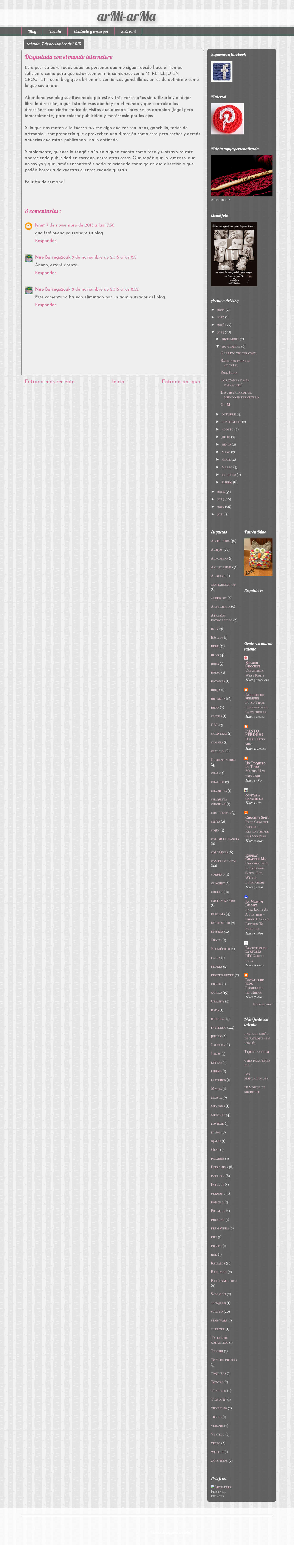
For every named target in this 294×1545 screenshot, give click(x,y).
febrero (229, 474)
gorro (216, 992)
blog (215, 655)
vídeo (215, 1443)
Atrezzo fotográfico (221, 617)
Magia (216, 1088)
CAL (214, 725)
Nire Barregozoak (52, 257)
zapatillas (219, 1460)
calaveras (219, 733)
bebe (215, 646)
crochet (218, 883)
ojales (216, 1141)
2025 (221, 309)
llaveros (218, 1080)
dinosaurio (220, 923)
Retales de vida (254, 982)
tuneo (216, 1417)
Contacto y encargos (91, 31)
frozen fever (222, 975)
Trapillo (218, 1390)
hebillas (218, 1018)
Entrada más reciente (49, 381)
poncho (217, 1202)
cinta (215, 821)
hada (215, 1010)
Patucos (217, 1184)
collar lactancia (225, 839)
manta (216, 1097)
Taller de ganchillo (219, 1340)
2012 (220, 506)
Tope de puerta (224, 1360)
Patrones (218, 1167)
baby (214, 628)
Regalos (218, 1263)
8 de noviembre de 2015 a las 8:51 (105, 257)
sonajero (218, 1303)
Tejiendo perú (256, 1051)
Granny (217, 1001)
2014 (221, 491)
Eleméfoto (220, 949)
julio (226, 437)
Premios (218, 1211)
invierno (218, 1027)
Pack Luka (229, 372)
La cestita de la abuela (256, 950)
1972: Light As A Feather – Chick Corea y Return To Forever (257, 919)
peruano (218, 1193)
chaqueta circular (219, 801)
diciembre (230, 339)
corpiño (218, 874)
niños (216, 1132)
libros (216, 1071)
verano (217, 1425)
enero (227, 482)
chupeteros (221, 812)
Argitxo (218, 576)
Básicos (217, 637)
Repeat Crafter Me (255, 857)
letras (216, 1062)
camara (217, 742)
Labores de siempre (254, 696)
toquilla (218, 1373)
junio (226, 444)
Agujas (217, 549)
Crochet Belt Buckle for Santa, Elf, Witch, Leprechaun (256, 872)
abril (226, 459)
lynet (40, 225)
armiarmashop (223, 584)
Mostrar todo (262, 1004)
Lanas (216, 1054)
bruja (215, 690)
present (218, 1219)
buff (215, 707)
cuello (217, 892)
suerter (218, 1329)
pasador (217, 1158)
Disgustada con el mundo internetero (240, 394)
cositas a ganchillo (254, 797)
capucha (217, 751)
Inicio (118, 381)
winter (217, 1451)
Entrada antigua (181, 381)
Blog (32, 31)
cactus (216, 716)
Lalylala (218, 1045)
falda (215, 957)
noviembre (231, 346)
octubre (229, 414)
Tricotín (218, 1399)
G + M (225, 404)
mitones (218, 1115)
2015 (220, 332)
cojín (215, 830)
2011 (220, 514)
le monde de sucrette (254, 1089)
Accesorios (220, 541)
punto (216, 1246)
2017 (220, 317)
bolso (215, 672)
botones (218, 681)
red (214, 1254)
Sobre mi (128, 31)
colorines (219, 852)
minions (218, 1106)
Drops (216, 940)
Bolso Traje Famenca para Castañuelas (256, 707)
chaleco (217, 782)
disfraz (217, 931)
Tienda (55, 31)
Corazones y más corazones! (235, 382)
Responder (45, 241)
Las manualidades (256, 1076)
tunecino (219, 1408)
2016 (220, 324)
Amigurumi (221, 567)
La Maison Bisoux (254, 903)
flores (216, 966)
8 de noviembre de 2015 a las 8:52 (105, 289)
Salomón (218, 1294)
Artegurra (220, 606)
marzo (227, 467)
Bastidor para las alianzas (235, 363)
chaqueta (219, 790)
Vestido (217, 1434)
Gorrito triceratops (239, 353)
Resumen (219, 1272)
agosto (228, 429)
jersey (216, 1036)
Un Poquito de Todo (255, 765)
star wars (219, 1320)
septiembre (231, 421)
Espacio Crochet (252, 664)
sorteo (217, 1311)
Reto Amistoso (224, 1280)
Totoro (217, 1382)
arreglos (219, 598)
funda (216, 984)
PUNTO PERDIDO (254, 733)
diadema (218, 914)
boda (215, 663)
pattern (218, 1176)
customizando (223, 900)
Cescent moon (223, 759)
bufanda (218, 698)
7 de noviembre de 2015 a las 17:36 (80, 225)
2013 (220, 499)
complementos (223, 861)
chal (214, 773)
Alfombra (219, 558)
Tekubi (217, 1351)
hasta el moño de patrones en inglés (257, 1038)
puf (214, 1237)
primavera (220, 1228)
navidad (217, 1123)
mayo (226, 452)
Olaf (215, 1149)
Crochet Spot (257, 817)
